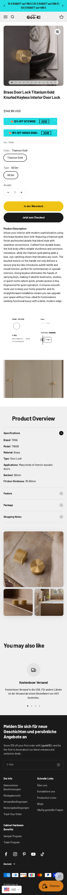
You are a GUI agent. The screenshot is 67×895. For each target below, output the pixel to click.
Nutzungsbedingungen (16, 807)
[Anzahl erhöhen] (21, 192)
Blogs (40, 803)
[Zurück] (4, 6)
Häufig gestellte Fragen (50, 809)
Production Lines (46, 797)
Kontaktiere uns (46, 791)
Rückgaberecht (12, 795)
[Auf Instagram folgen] (15, 854)
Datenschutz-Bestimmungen (12, 787)
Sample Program (13, 836)
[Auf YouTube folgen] (33, 854)
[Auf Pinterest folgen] (24, 854)
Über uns (42, 785)
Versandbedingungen (16, 801)
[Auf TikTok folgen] (42, 854)
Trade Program (12, 842)
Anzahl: (8, 185)
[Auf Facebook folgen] (6, 854)
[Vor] (62, 6)
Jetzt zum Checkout (34, 217)
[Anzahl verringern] (8, 192)
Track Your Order (13, 814)
